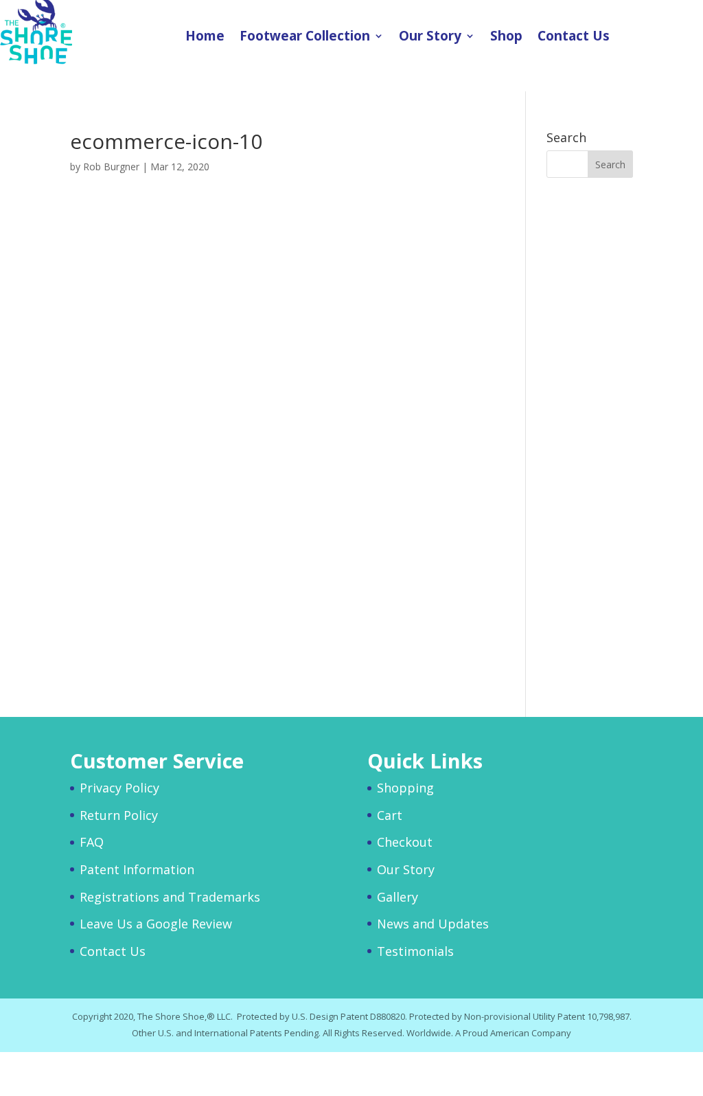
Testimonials (415, 951)
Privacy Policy (119, 787)
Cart (389, 815)
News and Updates (433, 923)
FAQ (92, 842)
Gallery (397, 897)
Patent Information (137, 869)
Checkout (405, 842)
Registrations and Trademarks (170, 897)
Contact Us (574, 38)
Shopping (405, 787)
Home (204, 38)
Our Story (430, 38)
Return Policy (119, 815)
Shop (506, 38)
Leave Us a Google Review (156, 923)
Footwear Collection (305, 38)
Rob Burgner (111, 166)
